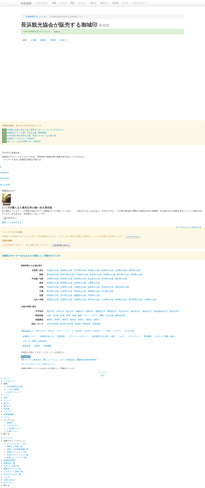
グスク (94, 315)
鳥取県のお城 (80, 291)
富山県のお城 (93, 278)
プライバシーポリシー (78, 336)
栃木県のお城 (123, 274)
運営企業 (26, 345)
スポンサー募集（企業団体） (35, 340)
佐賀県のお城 (66, 299)
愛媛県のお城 (80, 295)
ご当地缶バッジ (14, 428)
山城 (49, 315)
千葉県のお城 (82, 274)
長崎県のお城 (80, 299)
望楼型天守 (100, 311)
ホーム (6, 378)
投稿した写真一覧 (15, 446)
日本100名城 (52, 323)
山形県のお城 (121, 270)
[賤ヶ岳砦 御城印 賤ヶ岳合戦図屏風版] (172, 62)
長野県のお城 (66, 278)
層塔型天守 (112, 311)
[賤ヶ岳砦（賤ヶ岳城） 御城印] (79, 96)
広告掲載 (47, 345)
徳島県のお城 (52, 295)
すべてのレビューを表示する (188, 227)
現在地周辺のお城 (15, 386)
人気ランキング (14, 391)
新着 (25, 39)
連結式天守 (147, 311)
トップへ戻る (102, 374)
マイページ (8, 437)
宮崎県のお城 (121, 299)
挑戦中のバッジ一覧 (12, 468)
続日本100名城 (66, 323)
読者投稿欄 (8, 414)
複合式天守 (135, 311)
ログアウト (8, 482)
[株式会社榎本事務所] (87, 359)
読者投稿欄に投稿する (61, 245)
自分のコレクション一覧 (17, 454)
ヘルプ (122, 336)
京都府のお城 (80, 286)
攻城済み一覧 (9, 463)
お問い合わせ (9, 479)
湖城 (74, 315)
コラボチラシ (13, 425)
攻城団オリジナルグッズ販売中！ (19, 138)
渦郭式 (89, 319)
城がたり (104, 2)
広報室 (37, 345)
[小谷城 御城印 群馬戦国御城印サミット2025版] (125, 62)
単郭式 (57, 319)
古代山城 (109, 315)
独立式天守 (124, 311)
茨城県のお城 (109, 274)
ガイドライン (134, 336)
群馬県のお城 (136, 274)
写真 (72, 2)
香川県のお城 (66, 295)
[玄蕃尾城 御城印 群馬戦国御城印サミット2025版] (149, 62)
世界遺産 (96, 323)
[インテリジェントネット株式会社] (59, 359)
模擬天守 (80, 311)
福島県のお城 (134, 270)
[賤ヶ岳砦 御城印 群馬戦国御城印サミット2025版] (102, 62)
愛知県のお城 (52, 282)
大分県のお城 (107, 299)
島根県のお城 (93, 291)
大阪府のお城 (52, 286)
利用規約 (61, 336)
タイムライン (42, 2)
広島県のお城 (66, 291)
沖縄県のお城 (150, 299)
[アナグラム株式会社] (31, 359)
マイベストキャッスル (16, 443)
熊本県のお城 (93, 299)
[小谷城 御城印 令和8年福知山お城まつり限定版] (32, 62)
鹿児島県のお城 (135, 299)
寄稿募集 (147, 336)
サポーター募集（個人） (166, 336)
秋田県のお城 (107, 270)
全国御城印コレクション (36, 16)
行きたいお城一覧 (11, 465)
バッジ (63, 2)
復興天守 (90, 311)
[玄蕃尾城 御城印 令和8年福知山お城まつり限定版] (79, 62)
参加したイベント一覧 (16, 457)
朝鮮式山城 (120, 315)
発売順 (53, 39)
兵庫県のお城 (66, 286)
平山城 (55, 315)
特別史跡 (87, 323)
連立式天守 (174, 311)
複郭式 (81, 319)
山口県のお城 (107, 291)
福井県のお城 (121, 278)
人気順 (33, 39)
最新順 (43, 39)
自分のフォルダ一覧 (12, 474)
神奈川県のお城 (67, 274)
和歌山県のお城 (122, 286)
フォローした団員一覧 (13, 471)
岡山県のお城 (52, 291)
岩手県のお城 (80, 270)
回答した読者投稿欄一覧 (17, 449)
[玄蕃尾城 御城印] (55, 96)
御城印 (10, 422)
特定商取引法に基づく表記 (103, 336)
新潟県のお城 (80, 278)
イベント (82, 2)
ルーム (125, 2)
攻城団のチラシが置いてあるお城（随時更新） (25, 132)
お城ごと (64, 39)
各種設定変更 (9, 460)
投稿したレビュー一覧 (16, 451)
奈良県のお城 (107, 286)
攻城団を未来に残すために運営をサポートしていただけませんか (33, 129)
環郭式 (96, 319)
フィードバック (133, 236)
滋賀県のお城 (93, 286)
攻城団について (29, 336)
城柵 (101, 315)
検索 (54, 2)
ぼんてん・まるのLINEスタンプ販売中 (22, 141)
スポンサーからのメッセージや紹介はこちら (37, 364)
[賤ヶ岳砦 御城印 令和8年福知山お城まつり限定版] (55, 62)
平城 (62, 315)
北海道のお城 (52, 270)
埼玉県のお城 (95, 274)
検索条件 (57, 32)
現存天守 (60, 311)
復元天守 (70, 311)
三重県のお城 (93, 282)
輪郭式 (73, 319)
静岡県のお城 (66, 282)
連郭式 (50, 319)
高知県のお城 (93, 295)
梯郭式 (65, 319)
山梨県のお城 (52, 278)
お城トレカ (12, 430)
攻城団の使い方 (47, 336)
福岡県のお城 (52, 299)
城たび (93, 2)
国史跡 (78, 323)
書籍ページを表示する (11, 222)
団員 (132, 330)
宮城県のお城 (93, 270)
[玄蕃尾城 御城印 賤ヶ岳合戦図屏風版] (32, 96)
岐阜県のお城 (80, 282)
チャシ (87, 315)
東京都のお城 (52, 274)
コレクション (139, 2)
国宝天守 (51, 311)
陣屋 (80, 315)
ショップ (7, 411)
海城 (68, 315)
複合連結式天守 (161, 311)
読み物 (115, 2)
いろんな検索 (13, 389)
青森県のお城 (66, 270)
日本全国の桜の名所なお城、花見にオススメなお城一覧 (29, 135)
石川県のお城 (107, 278)
